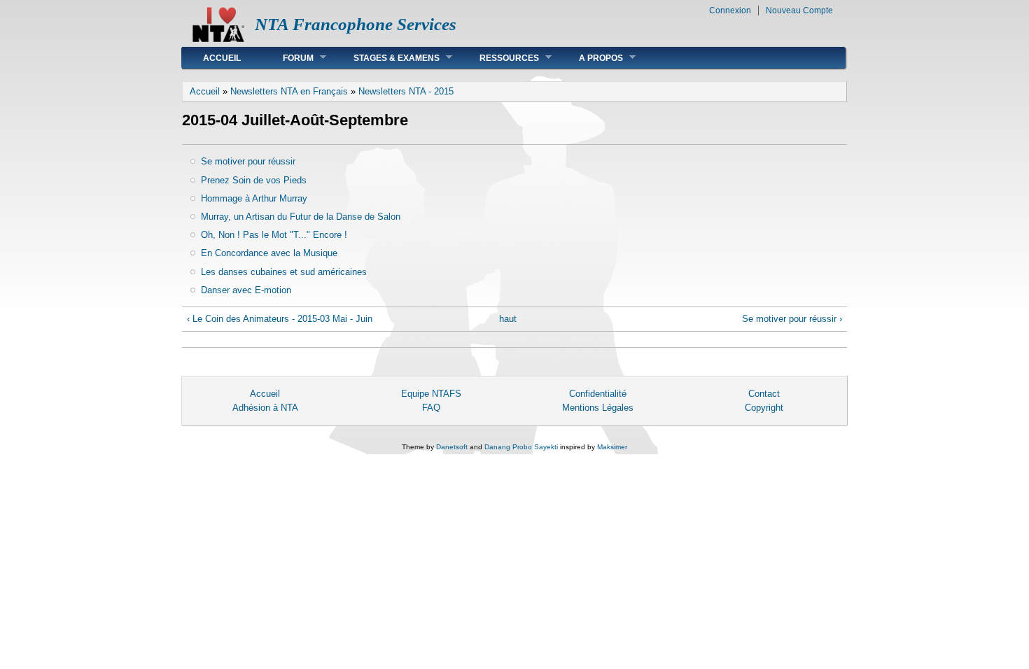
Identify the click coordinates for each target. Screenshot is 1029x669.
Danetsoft (452, 447)
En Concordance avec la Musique (269, 253)
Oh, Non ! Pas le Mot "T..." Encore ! (274, 235)
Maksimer (612, 447)
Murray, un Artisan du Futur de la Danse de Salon (300, 216)
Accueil (222, 58)
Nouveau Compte (799, 10)
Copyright (764, 407)
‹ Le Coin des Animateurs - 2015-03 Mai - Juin (279, 319)
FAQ (431, 407)
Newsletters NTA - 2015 (406, 91)
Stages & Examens (386, 57)
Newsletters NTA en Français (289, 91)
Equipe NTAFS (431, 393)
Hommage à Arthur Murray (254, 198)
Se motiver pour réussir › (792, 319)
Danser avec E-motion (246, 290)
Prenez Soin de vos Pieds (254, 180)
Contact (764, 393)
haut (508, 319)
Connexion (730, 10)
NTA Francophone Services (355, 24)
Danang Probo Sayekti (521, 447)
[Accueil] (218, 39)
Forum (288, 57)
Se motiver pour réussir (248, 161)
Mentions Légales (598, 407)
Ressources (498, 57)
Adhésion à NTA (265, 407)
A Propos (590, 57)
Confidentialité (597, 393)
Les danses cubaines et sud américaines (284, 272)
